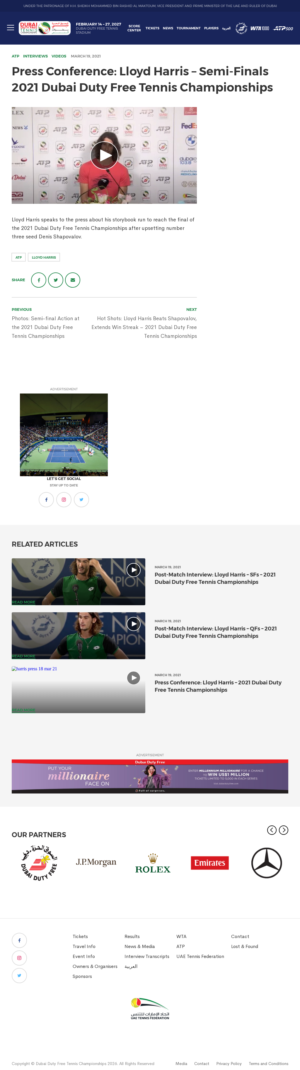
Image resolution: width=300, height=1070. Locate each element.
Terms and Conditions (268, 1063)
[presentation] (78, 581)
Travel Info (84, 946)
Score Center (134, 28)
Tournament (189, 28)
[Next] (283, 830)
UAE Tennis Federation (200, 956)
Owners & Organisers (95, 966)
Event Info (84, 956)
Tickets (152, 28)
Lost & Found (244, 946)
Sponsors (82, 976)
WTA (181, 936)
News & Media (140, 946)
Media (181, 1063)
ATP (15, 56)
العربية (226, 28)
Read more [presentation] (23, 602)
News (168, 28)
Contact (240, 936)
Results (132, 936)
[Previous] (272, 830)
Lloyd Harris (44, 257)
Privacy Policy (229, 1063)
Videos (59, 56)
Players (211, 28)
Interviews (35, 56)
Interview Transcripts (147, 956)
